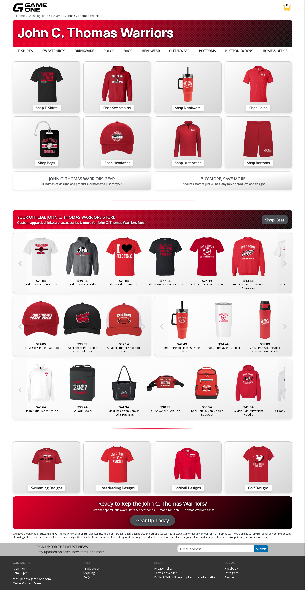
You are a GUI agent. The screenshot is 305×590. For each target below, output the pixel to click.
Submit (261, 549)
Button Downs (239, 51)
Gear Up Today (152, 520)
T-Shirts (25, 51)
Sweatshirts (53, 51)
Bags (128, 51)
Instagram (231, 573)
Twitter (229, 577)
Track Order (91, 568)
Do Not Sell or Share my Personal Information (185, 577)
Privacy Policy (163, 568)
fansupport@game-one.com (32, 579)
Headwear (151, 51)
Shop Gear (274, 219)
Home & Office (275, 51)
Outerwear (179, 51)
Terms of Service (165, 573)
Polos (109, 51)
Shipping (89, 573)
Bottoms (207, 51)
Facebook (231, 568)
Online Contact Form (27, 583)
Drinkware (84, 51)
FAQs (87, 577)
